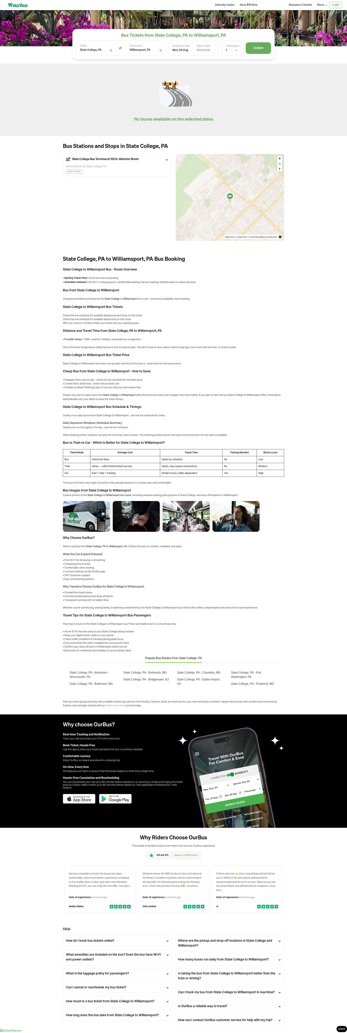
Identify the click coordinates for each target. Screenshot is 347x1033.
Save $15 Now (249, 5)
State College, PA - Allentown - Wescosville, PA (89, 674)
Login (335, 5)
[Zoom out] (279, 163)
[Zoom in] (279, 158)
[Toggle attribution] (280, 237)
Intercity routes (224, 5)
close (341, 1029)
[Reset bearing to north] (279, 169)
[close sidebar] (273, 5)
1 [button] (226, 50)
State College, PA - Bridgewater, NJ (146, 679)
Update (258, 48)
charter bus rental (116, 705)
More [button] (320, 5)
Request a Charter (300, 5)
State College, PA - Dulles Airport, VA (198, 681)
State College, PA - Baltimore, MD (91, 683)
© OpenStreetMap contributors (262, 236)
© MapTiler (241, 236)
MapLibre (229, 236)
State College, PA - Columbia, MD (198, 672)
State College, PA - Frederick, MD (252, 683)
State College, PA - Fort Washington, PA (246, 674)
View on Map (74, 172)
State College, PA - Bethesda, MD (145, 672)
